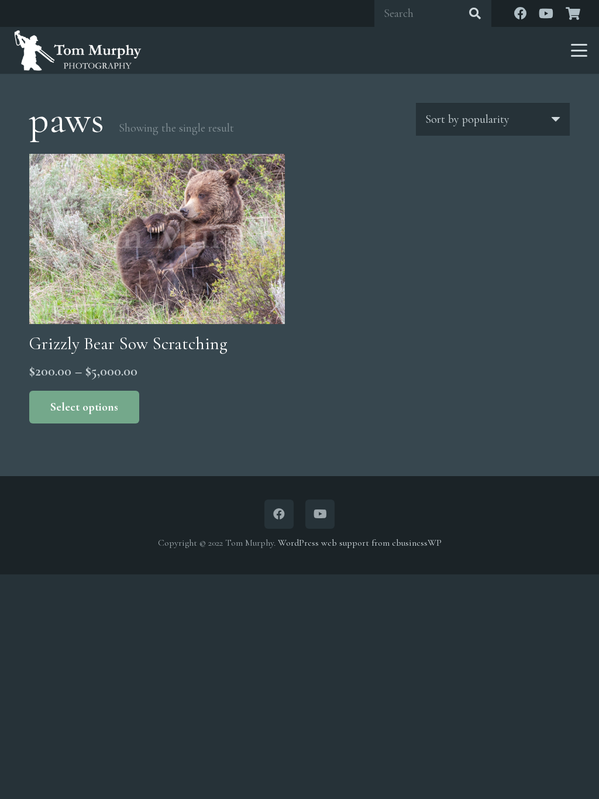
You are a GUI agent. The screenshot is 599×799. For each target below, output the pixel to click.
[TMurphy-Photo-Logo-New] (78, 50)
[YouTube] (546, 13)
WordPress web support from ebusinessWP (360, 543)
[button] (579, 50)
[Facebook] (520, 13)
